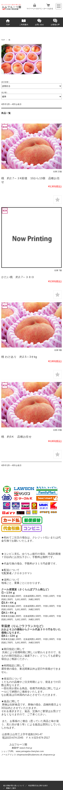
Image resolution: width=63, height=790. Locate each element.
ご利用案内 (23, 25)
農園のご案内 (11, 788)
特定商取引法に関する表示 (38, 785)
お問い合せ (39, 25)
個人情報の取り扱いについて (13, 785)
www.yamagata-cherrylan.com (30, 751)
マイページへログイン (34, 9)
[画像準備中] (31, 237)
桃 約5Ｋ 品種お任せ (16, 436)
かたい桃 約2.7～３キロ (19, 277)
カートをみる (48, 9)
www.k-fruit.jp (26, 748)
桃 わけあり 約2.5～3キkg (19, 356)
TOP (8, 25)
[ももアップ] (31, 146)
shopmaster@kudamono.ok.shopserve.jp (36, 754)
